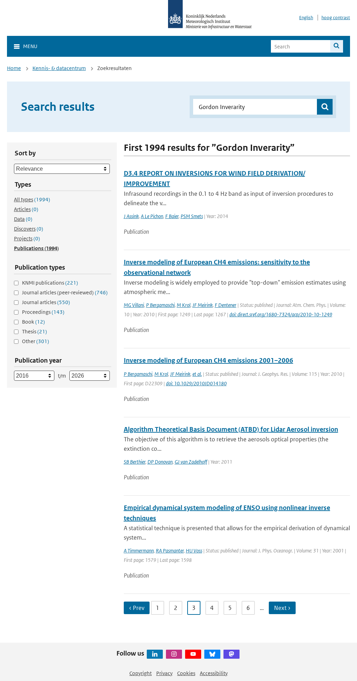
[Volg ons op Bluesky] (212, 654)
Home (14, 68)
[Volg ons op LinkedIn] (154, 654)
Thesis (34, 331)
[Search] (336, 46)
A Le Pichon (152, 216)
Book (33, 321)
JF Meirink (202, 305)
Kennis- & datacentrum (59, 68)
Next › (282, 608)
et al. (197, 374)
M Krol (183, 305)
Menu (30, 46)
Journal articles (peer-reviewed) (65, 292)
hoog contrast (335, 18)
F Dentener (225, 305)
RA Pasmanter (170, 550)
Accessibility (214, 673)
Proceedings (43, 312)
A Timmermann (139, 550)
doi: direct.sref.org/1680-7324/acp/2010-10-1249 (280, 314)
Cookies (186, 673)
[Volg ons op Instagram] (174, 654)
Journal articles (46, 302)
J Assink (131, 216)
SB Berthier (134, 461)
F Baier (171, 216)
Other (35, 341)
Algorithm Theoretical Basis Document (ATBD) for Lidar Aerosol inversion (231, 429)
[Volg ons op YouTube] (193, 654)
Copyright (140, 673)
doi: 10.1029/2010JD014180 (196, 383)
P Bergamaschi (160, 305)
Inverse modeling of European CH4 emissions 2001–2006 (208, 360)
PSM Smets (192, 216)
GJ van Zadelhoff (191, 461)
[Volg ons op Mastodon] (231, 654)
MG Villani (134, 305)
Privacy (164, 673)
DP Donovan (160, 461)
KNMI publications (50, 282)
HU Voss (194, 550)
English (306, 18)
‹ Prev (136, 608)
